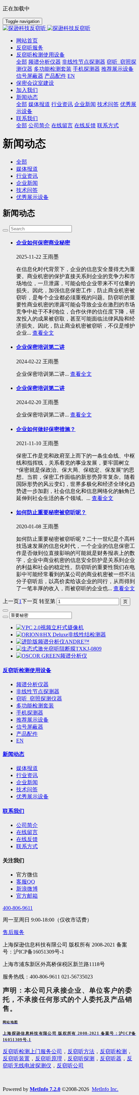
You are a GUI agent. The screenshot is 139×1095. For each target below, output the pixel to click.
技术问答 (27, 190)
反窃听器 (110, 1058)
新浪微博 (27, 889)
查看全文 (43, 333)
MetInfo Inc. (105, 1089)
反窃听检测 (113, 1051)
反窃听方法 (80, 1051)
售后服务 (13, 932)
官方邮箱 (27, 896)
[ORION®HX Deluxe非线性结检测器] (61, 634)
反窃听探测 (80, 1058)
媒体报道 (27, 169)
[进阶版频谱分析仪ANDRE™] (52, 641)
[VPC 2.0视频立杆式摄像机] (50, 627)
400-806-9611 (18, 908)
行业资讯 (27, 176)
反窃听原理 (48, 1058)
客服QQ (25, 882)
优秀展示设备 (32, 197)
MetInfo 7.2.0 (45, 1089)
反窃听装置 (16, 1058)
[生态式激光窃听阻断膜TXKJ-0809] (59, 649)
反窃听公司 (70, 1065)
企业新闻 (27, 183)
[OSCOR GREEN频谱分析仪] (51, 656)
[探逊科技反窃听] (69, 28)
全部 (21, 62)
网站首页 (27, 40)
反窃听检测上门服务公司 (32, 1051)
